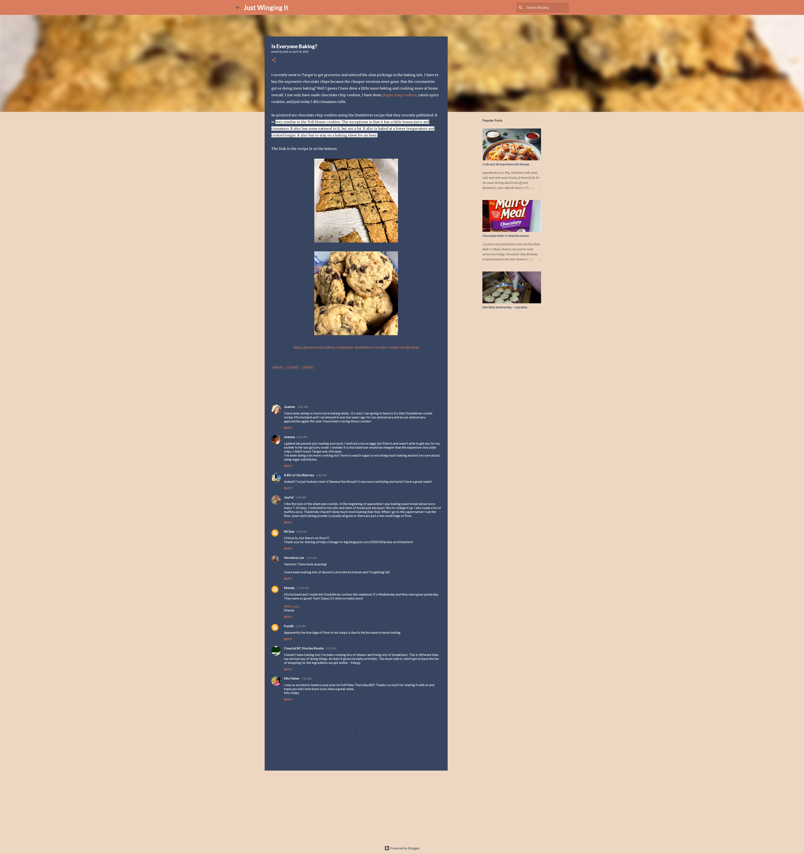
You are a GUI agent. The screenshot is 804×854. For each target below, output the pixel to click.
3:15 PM (331, 648)
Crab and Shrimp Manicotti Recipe (505, 164)
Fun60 (288, 626)
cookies (292, 367)
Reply (288, 428)
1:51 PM (300, 626)
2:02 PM (302, 407)
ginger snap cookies (399, 95)
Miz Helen (291, 678)
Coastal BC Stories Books (304, 648)
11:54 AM (302, 588)
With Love (291, 606)
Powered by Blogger (404, 848)
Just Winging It (266, 7)
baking (277, 367)
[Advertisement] (356, 806)
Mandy (289, 588)
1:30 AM (300, 497)
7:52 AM (306, 678)
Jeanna (289, 437)
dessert (308, 367)
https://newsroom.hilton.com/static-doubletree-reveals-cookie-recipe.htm (356, 347)
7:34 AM (311, 557)
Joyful (289, 497)
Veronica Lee (294, 557)
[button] (273, 60)
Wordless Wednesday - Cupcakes (504, 307)
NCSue (289, 531)
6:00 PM (321, 475)
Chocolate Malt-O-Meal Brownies (505, 236)
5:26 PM (301, 437)
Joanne (290, 407)
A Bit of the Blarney (299, 475)
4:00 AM (301, 531)
